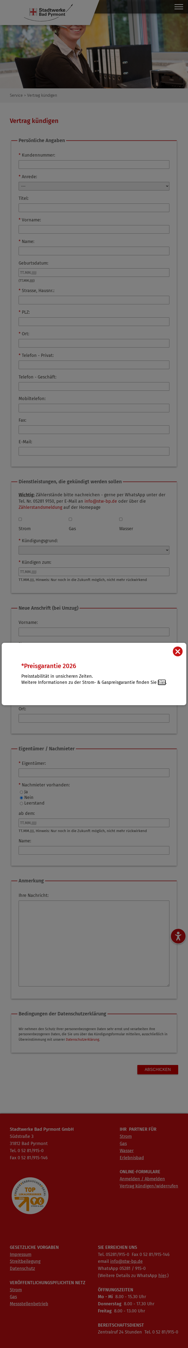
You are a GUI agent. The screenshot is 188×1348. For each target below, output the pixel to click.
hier (162, 682)
